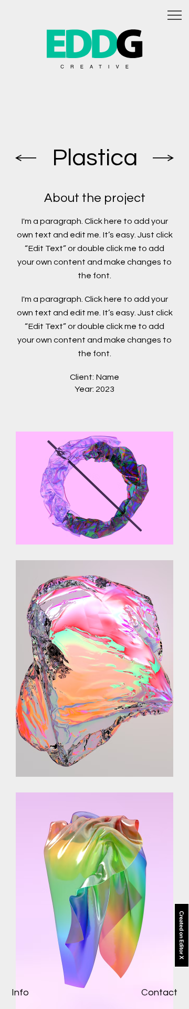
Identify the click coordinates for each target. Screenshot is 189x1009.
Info (20, 992)
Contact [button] (159, 992)
